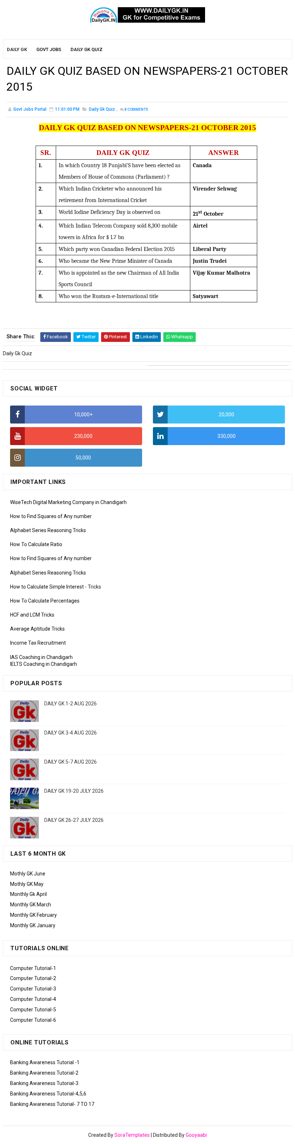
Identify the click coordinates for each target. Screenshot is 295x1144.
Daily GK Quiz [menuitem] (87, 49)
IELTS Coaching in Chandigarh (43, 664)
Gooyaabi (196, 1135)
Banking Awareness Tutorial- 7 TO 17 (52, 1104)
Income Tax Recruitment (38, 643)
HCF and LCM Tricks (32, 615)
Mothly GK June (27, 874)
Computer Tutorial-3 (33, 989)
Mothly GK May (27, 884)
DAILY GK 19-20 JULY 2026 (74, 791)
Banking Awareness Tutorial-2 (44, 1073)
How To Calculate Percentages (45, 601)
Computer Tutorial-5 (33, 1009)
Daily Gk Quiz (102, 109)
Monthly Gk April (28, 894)
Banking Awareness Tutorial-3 (44, 1083)
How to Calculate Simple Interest (47, 587)
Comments (136, 109)
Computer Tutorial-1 (33, 968)
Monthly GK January (32, 925)
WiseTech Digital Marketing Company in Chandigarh (68, 502)
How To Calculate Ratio (36, 544)
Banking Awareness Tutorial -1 (45, 1062)
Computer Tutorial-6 (33, 1020)
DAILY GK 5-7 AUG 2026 (70, 762)
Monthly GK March (30, 904)
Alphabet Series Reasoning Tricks (48, 530)
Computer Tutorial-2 (33, 978)
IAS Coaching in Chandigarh (41, 657)
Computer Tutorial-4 (33, 999)
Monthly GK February (33, 915)
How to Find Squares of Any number (51, 516)
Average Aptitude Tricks (37, 629)
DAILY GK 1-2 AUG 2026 (70, 703)
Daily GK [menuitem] (17, 49)
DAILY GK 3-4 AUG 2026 (70, 733)
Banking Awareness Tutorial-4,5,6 (48, 1094)
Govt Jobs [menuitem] (48, 49)
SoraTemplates (132, 1135)
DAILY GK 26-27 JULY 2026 (74, 820)
